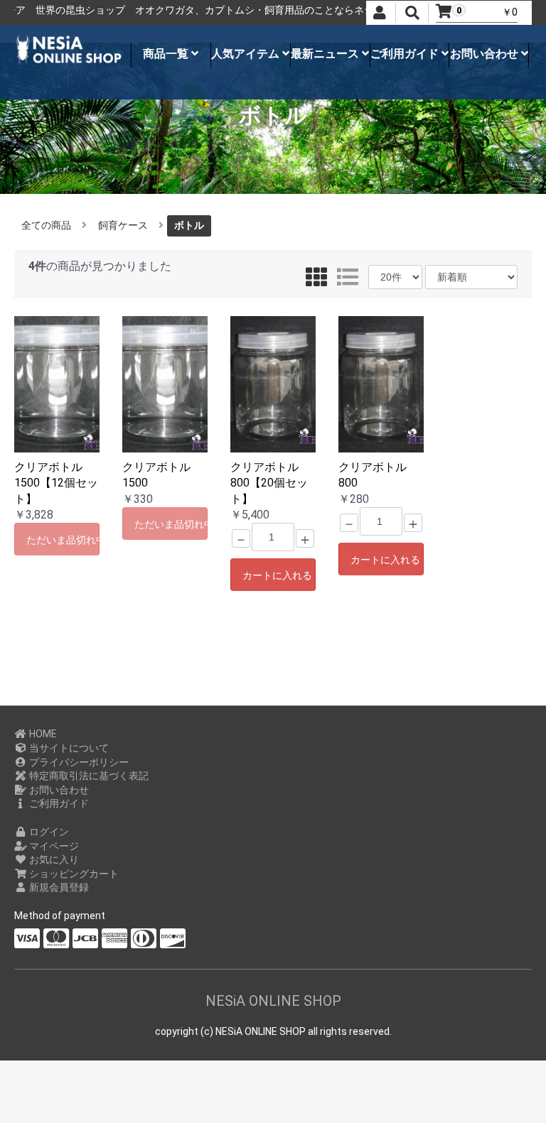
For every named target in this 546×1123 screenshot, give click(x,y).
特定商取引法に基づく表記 (88, 775)
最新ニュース (326, 53)
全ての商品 (46, 225)
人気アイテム (246, 53)
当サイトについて (68, 748)
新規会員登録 (58, 887)
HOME (42, 733)
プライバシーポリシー (78, 762)
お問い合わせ (485, 53)
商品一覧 (167, 53)
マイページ (53, 846)
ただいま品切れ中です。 (63, 540)
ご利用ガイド (405, 53)
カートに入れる (277, 575)
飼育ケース (123, 225)
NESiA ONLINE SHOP (273, 1000)
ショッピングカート (73, 873)
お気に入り (53, 859)
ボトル (189, 225)
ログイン (48, 831)
